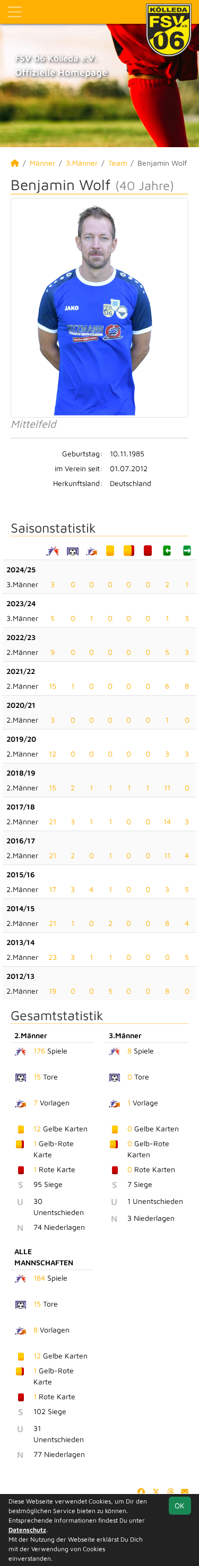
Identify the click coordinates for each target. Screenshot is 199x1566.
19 (52, 990)
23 (52, 956)
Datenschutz (27, 1530)
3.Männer (82, 162)
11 (167, 787)
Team (117, 162)
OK (180, 1505)
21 (52, 821)
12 (52, 753)
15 (52, 685)
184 (39, 1277)
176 (39, 1050)
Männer (42, 162)
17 (52, 889)
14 (167, 821)
